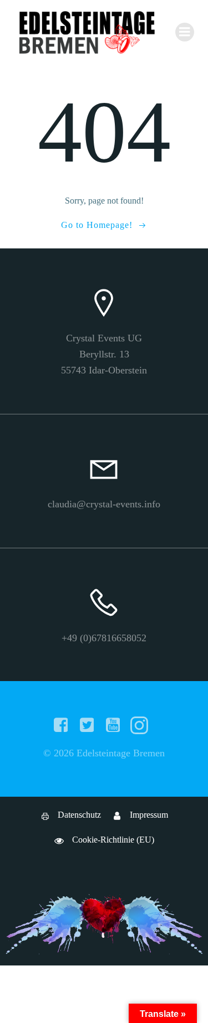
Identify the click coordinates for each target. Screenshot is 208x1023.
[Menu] (184, 32)
